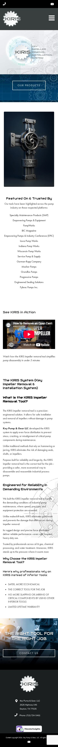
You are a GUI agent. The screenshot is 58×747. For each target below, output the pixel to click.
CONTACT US (29, 653)
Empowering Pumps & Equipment (29, 220)
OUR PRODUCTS (29, 85)
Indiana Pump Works (29, 246)
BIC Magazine (29, 230)
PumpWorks (29, 225)
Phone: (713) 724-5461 (29, 715)
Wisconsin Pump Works (29, 251)
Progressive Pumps (29, 277)
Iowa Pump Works (29, 241)
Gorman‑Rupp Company (29, 261)
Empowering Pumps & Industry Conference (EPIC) (29, 235)
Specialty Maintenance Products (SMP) (29, 215)
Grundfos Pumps (29, 272)
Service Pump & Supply (29, 256)
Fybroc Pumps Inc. (29, 287)
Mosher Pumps (29, 266)
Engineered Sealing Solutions (29, 282)
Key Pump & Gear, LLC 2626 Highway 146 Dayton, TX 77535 (30, 705)
